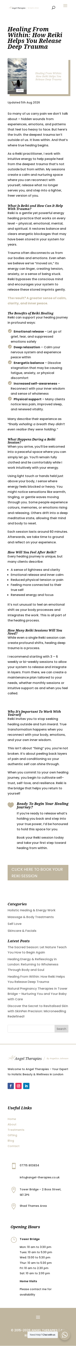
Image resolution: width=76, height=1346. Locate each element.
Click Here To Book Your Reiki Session (37, 873)
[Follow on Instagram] (18, 1086)
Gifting (12, 1135)
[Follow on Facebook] (11, 1086)
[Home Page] (23, 7)
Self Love (14, 924)
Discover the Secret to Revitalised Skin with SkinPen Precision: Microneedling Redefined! (38, 1011)
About (12, 1124)
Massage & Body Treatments (31, 917)
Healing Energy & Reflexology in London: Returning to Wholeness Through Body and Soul (33, 964)
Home (12, 1119)
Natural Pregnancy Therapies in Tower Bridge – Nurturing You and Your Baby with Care (37, 993)
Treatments (16, 1130)
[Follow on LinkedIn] (26, 1086)
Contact (13, 1146)
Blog (11, 1141)
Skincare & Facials (22, 931)
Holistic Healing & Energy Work (32, 910)
